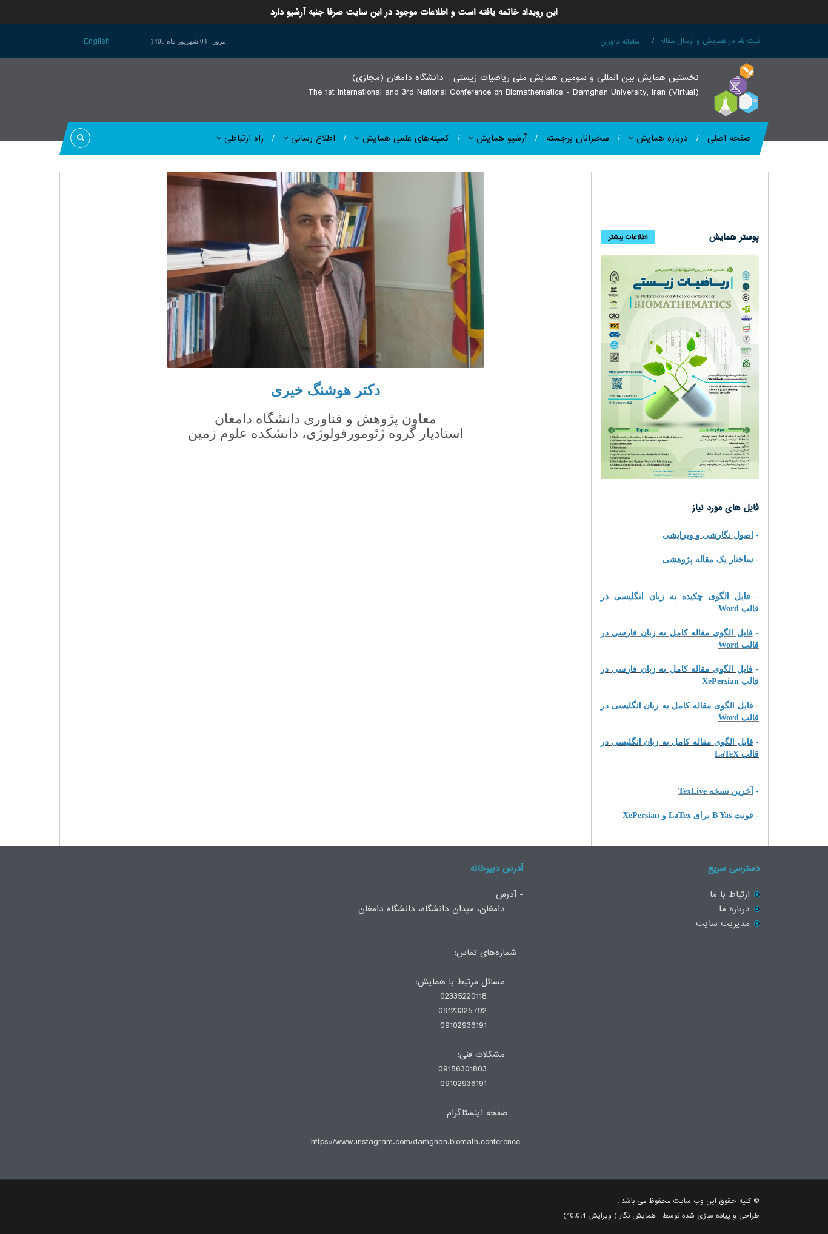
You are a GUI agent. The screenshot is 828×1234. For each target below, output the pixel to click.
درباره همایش (660, 138)
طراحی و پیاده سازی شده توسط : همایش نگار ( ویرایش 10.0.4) (661, 1215)
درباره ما (734, 909)
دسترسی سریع (734, 868)
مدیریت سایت (723, 923)
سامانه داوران (620, 41)
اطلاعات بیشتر (628, 237)
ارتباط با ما (730, 894)
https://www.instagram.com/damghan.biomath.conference (415, 1141)
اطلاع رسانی (311, 138)
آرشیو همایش (500, 138)
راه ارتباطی (242, 138)
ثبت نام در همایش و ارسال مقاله (710, 41)
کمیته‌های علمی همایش (404, 138)
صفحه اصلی (729, 138)
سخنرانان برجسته (577, 138)
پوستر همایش (734, 237)
